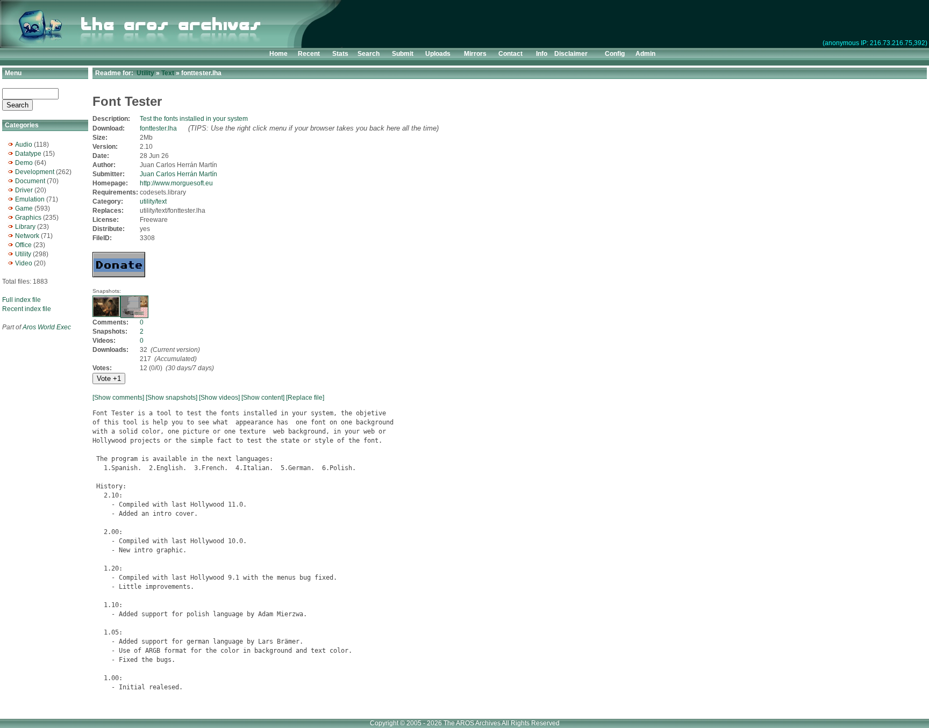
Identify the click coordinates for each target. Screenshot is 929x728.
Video (23, 263)
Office (23, 245)
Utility (23, 254)
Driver (24, 190)
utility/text (153, 201)
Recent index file (26, 309)
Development (34, 172)
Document (30, 181)
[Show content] (262, 397)
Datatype (28, 153)
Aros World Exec (47, 327)
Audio (23, 144)
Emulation (30, 199)
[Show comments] (118, 397)
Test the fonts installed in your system (194, 118)
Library (25, 226)
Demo (24, 163)
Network (27, 236)
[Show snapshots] (171, 397)
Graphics (28, 217)
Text (167, 73)
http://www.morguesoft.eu (176, 183)
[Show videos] (219, 397)
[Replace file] (305, 397)
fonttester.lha (158, 128)
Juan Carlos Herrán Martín (178, 174)
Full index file (21, 300)
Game (24, 208)
